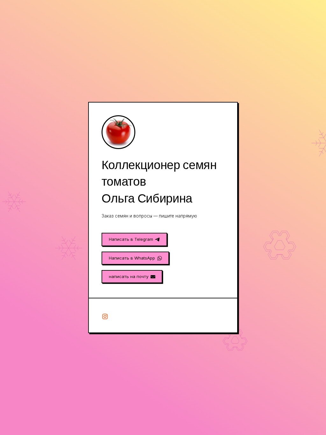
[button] (134, 239)
